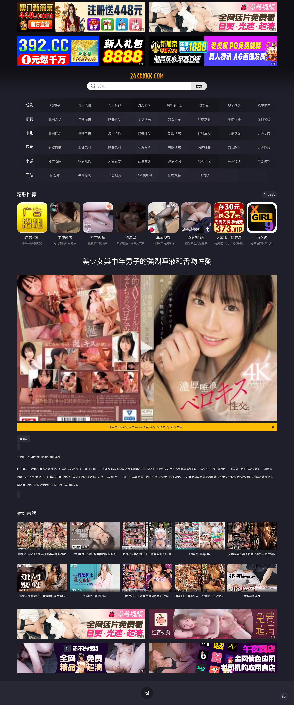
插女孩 (55, 175)
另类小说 (204, 161)
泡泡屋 (204, 175)
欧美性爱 (144, 133)
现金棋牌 (234, 105)
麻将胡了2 (174, 105)
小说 (29, 161)
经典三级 (204, 133)
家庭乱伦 (84, 161)
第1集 (23, 439)
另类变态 (264, 133)
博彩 (29, 105)
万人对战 (114, 105)
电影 (29, 133)
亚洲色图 (84, 147)
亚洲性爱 (54, 133)
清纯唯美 (204, 147)
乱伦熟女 (234, 133)
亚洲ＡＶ (54, 119)
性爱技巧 (264, 161)
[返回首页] (284, 696)
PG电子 (54, 105)
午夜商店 (84, 175)
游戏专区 (144, 105)
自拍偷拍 (84, 119)
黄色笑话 (234, 161)
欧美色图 (114, 147)
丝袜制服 (204, 119)
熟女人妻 (174, 119)
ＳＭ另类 (264, 119)
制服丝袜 (174, 133)
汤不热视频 (144, 175)
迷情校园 (174, 161)
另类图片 (264, 147)
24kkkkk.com (147, 76)
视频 (29, 119)
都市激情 (54, 161)
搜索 (199, 86)
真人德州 (84, 105)
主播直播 (234, 119)
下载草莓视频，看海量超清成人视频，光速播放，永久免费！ (147, 427)
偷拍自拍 (84, 133)
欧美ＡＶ (114, 119)
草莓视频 (114, 175)
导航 (29, 175)
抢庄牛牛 (264, 105)
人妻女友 (114, 161)
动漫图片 (144, 147)
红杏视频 (174, 175)
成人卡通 (114, 133)
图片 (29, 147)
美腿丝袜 (174, 147)
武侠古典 (144, 161)
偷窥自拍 (54, 147)
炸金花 (204, 105)
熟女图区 (234, 147)
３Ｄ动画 (144, 119)
